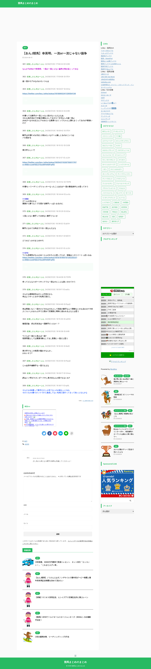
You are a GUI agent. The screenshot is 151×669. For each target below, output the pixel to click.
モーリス (128, 193)
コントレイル (106, 155)
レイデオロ (106, 202)
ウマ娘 (118, 136)
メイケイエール (107, 193)
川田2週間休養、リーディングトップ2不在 (52, 637)
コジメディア (105, 119)
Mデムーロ (106, 131)
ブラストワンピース (108, 188)
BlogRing (113, 369)
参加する (131, 350)
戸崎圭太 (115, 212)
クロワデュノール (123, 150)
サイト (26, 523)
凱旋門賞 (105, 207)
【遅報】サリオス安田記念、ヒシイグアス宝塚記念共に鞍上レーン (61, 597)
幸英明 (27, 444)
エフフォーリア (107, 141)
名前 (25, 505)
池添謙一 (121, 216)
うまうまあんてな (107, 50)
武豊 (113, 216)
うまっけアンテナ (107, 53)
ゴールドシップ (120, 155)
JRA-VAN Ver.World (108, 77)
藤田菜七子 (115, 221)
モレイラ (119, 193)
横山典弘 (124, 212)
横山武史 (105, 216)
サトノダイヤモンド (108, 160)
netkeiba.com (106, 82)
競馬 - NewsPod (107, 58)
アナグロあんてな (107, 113)
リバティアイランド (108, 198)
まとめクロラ (105, 111)
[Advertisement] (75, 24)
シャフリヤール (124, 164)
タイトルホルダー (116, 169)
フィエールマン (107, 183)
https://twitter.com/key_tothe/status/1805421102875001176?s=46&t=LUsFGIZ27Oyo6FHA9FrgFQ (49, 163)
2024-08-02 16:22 (38, 458)
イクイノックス (107, 136)
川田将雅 (105, 212)
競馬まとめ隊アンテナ (108, 61)
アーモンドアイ (118, 131)
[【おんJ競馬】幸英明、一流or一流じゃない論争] (60, 433)
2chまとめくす (106, 95)
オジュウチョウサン (122, 141)
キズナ (118, 145)
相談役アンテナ (106, 56)
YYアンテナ (105, 100)
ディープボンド (107, 179)
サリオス (122, 160)
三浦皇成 (116, 202)
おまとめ (104, 106)
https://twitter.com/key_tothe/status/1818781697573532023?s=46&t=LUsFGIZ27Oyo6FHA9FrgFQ (49, 258)
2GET (103, 98)
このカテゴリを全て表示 (117, 347)
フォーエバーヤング (122, 183)
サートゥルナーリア (108, 164)
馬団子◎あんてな (107, 69)
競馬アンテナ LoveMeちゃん (111, 64)
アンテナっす (105, 116)
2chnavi (104, 92)
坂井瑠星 (115, 207)
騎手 (26, 441)
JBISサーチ (105, 74)
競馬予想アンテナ (107, 66)
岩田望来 (124, 207)
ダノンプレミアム (108, 174)
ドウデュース (120, 179)
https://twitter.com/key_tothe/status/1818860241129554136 (49, 93)
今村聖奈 (125, 202)
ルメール (122, 198)
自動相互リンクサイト (108, 121)
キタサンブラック (108, 150)
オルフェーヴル (107, 145)
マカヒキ (122, 188)
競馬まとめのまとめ (28, 3)
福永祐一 (105, 221)
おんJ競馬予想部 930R (88, 400)
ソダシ (104, 169)
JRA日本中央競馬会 (108, 79)
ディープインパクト (124, 174)
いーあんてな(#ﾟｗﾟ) (108, 103)
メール (26, 514)
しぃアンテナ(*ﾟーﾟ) (109, 108)
